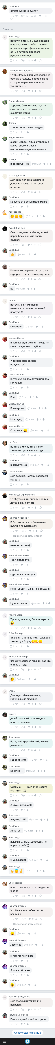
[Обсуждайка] (5, 883)
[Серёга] (5, 714)
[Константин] (5, 738)
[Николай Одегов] (5, 906)
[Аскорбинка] (5, 212)
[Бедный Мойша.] (5, 102)
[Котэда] (5, 123)
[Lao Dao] (5, 443)
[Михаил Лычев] (5, 339)
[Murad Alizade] (5, 472)
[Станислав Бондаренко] (5, 71)
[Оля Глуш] (5, 7)
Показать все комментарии (27, 536)
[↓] (45, 15)
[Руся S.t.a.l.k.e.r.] (5, 228)
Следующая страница (27, 1032)
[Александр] (5, 783)
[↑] (40, 15)
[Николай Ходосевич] (5, 518)
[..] (5, 267)
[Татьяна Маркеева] (5, 1015)
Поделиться (11, 18)
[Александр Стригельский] (5, 495)
